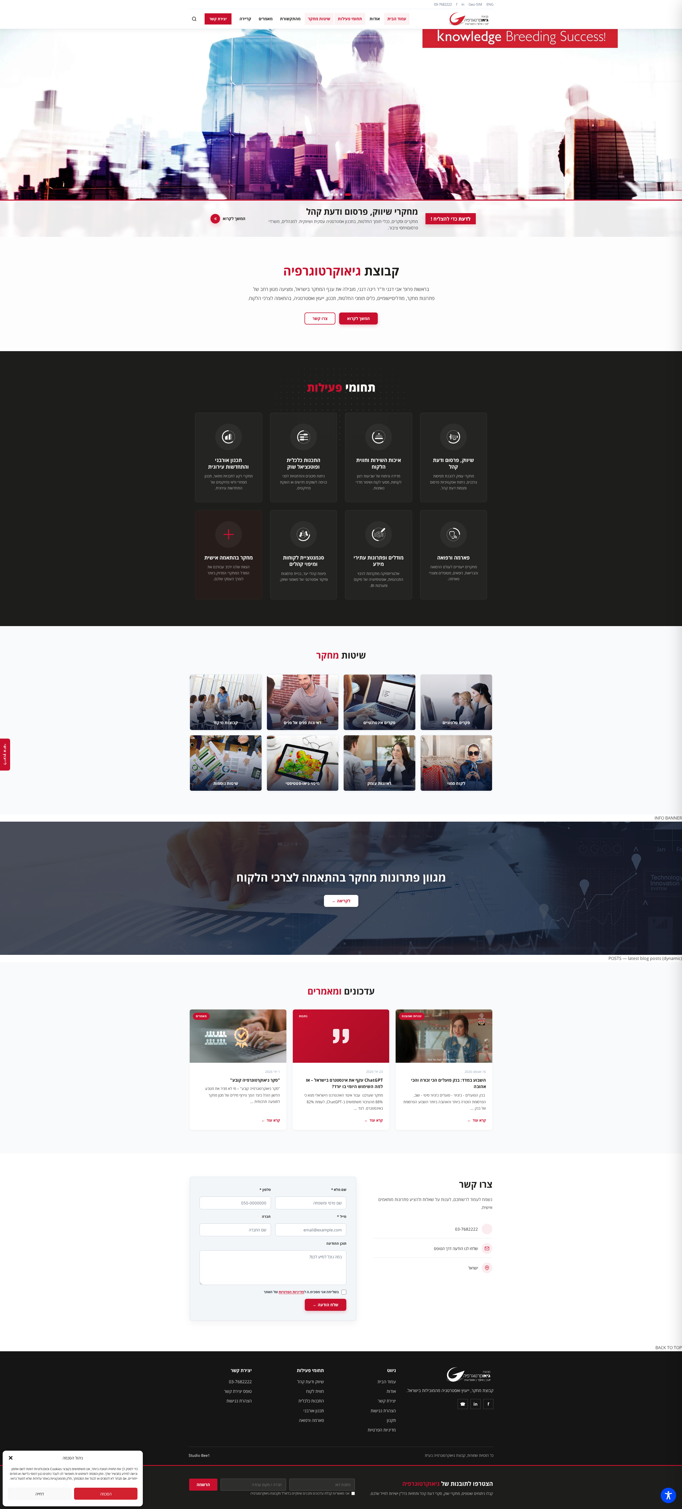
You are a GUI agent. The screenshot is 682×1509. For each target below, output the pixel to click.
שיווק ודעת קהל (310, 1382)
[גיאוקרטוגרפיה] (469, 19)
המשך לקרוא (358, 318)
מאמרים (266, 18)
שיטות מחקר (319, 18)
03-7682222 (443, 4)
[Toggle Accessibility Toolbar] (668, 1495)
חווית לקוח (315, 1391)
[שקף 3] (337, 194)
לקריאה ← (341, 900)
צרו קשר (319, 318)
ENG (489, 4)
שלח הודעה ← (325, 1304)
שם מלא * (339, 1189)
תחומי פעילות (350, 18)
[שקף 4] (332, 194)
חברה (266, 1216)
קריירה (245, 18)
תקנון (391, 1420)
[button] (10, 1458)
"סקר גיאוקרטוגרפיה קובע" (255, 1080)
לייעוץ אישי (5, 754)
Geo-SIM (475, 4)
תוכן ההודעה (336, 1243)
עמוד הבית (396, 18)
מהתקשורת (290, 18)
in (462, 4)
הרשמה (203, 1484)
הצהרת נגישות (383, 1411)
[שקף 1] (350, 194)
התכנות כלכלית (311, 1401)
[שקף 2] (343, 194)
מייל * (341, 1216)
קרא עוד (476, 1120)
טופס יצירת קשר (238, 1391)
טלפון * (265, 1189)
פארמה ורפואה (311, 1420)
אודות (375, 18)
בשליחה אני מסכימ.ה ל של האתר (301, 1291)
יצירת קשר (218, 18)
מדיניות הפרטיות (291, 1291)
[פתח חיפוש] (194, 19)
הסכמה (106, 1493)
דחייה (39, 1493)
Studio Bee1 (199, 1455)
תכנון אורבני (313, 1411)
